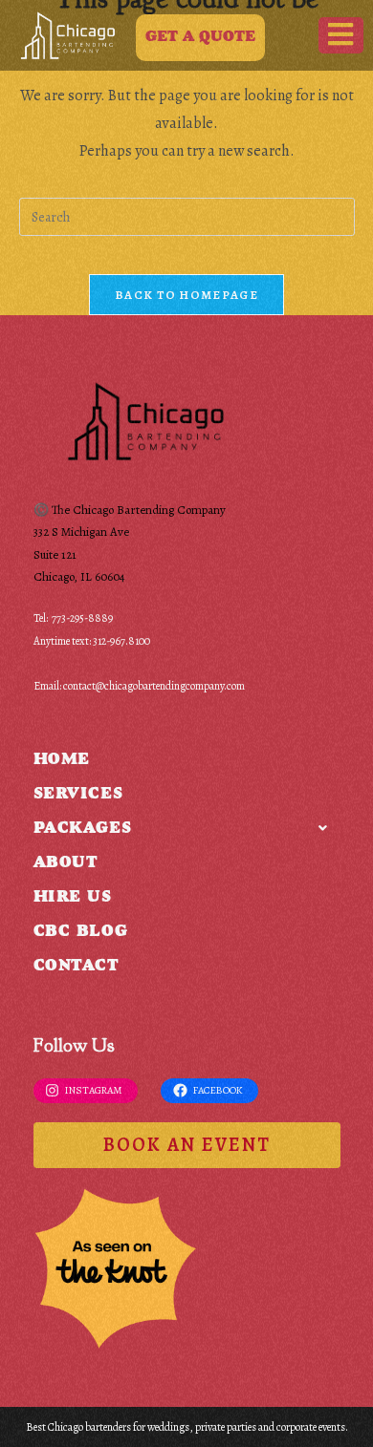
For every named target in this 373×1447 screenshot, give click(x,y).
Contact (76, 967)
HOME (61, 761)
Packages (82, 829)
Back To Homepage (186, 295)
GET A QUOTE (200, 37)
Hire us (72, 898)
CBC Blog (80, 933)
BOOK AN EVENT (187, 1145)
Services (78, 795)
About (66, 864)
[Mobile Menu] (340, 35)
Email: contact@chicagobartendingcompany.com (139, 685)
